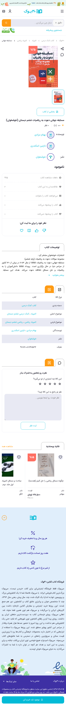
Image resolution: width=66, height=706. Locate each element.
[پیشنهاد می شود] (37, 230)
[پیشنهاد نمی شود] (44, 230)
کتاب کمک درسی (47, 40)
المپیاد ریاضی (22, 40)
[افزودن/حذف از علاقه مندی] (60, 457)
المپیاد (34, 40)
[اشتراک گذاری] (62, 49)
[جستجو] (6, 23)
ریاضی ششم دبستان (14, 322)
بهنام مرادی (40, 135)
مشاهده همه (7, 446)
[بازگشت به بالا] (4, 517)
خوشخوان (41, 157)
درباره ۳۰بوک (58, 681)
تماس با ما (35, 681)
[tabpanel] (33, 322)
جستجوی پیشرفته (54, 30)
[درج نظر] (62, 55)
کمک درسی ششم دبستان (18, 314)
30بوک (61, 40)
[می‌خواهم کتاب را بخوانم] (29, 230)
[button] (5, 475)
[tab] (59, 289)
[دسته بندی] (62, 11)
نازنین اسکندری (38, 146)
